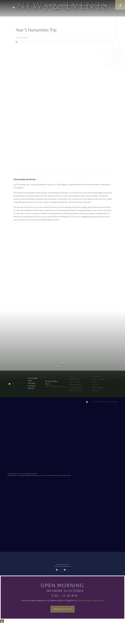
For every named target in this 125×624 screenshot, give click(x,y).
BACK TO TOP (62, 366)
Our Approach (74, 379)
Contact (50, 5)
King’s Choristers (99, 5)
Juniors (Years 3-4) (75, 387)
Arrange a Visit (62, 609)
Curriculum (96, 376)
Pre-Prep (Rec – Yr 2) (76, 385)
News (26, 38)
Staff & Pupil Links (80, 5)
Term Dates (63, 5)
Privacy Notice (97, 387)
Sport (94, 382)
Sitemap (95, 390)
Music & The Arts (98, 379)
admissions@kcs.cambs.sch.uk (55, 386)
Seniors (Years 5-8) (75, 390)
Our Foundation (75, 382)
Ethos (71, 376)
